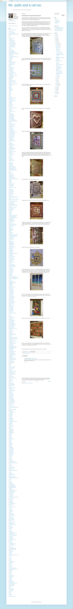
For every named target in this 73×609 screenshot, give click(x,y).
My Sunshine (11, 349)
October (57, 45)
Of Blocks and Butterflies (59, 64)
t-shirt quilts (11, 536)
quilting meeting (11, 430)
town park (10, 552)
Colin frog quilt (11, 139)
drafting (10, 180)
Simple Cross (11, 502)
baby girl (10, 65)
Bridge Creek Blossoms (12, 98)
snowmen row (11, 510)
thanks (10, 541)
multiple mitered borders (12, 346)
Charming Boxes (11, 118)
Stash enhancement (12, 522)
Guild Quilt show (11, 243)
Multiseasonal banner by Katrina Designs (12, 348)
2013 (56, 40)
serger (10, 472)
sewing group (11, 483)
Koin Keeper (11, 306)
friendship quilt (11, 219)
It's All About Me (11, 291)
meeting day (11, 332)
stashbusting (11, 523)
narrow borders (11, 352)
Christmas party (11, 130)
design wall (11, 164)
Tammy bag (11, 538)
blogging (10, 88)
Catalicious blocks (12, 111)
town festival (11, 551)
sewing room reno (11, 492)
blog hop (10, 86)
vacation (10, 573)
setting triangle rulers (12, 476)
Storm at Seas (11, 527)
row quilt (10, 457)
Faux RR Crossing (12, 204)
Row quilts (10, 458)
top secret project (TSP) (12, 549)
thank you (10, 540)
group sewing (11, 238)
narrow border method (12, 351)
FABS (10, 194)
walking (10, 577)
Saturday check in (58, 49)
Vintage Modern (11, 575)
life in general (11, 310)
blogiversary (11, 89)
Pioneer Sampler (11, 385)
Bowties (10, 93)
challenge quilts (11, 116)
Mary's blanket (11, 326)
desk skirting (11, 165)
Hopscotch (10, 275)
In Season (10, 280)
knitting (10, 304)
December (57, 43)
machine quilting (11, 321)
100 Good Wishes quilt (12, 29)
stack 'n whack (11, 517)
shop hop (10, 500)
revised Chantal (11, 448)
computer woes (11, 147)
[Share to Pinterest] (34, 351)
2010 (56, 88)
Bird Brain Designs (12, 80)
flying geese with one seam (13, 215)
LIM (9, 315)
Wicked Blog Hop (11, 585)
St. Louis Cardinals (12, 515)
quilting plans (11, 431)
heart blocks (11, 255)
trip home (10, 558)
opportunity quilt (11, 362)
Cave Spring (11, 113)
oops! (57, 56)
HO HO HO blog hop (12, 265)
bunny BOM (11, 101)
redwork (10, 442)
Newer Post (23, 381)
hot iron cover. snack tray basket (13, 277)
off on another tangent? (59, 72)
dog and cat (11, 172)
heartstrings (11, 257)
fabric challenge (11, 193)
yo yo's (10, 595)
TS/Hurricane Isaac (12, 561)
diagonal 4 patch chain (12, 166)
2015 (56, 38)
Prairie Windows (11, 395)
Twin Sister (10, 563)
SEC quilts (10, 469)
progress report (11, 399)
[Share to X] (32, 351)
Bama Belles (11, 68)
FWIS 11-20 (57, 50)
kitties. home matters (12, 302)
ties (9, 546)
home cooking (11, 268)
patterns (10, 370)
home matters (11, 269)
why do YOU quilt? (12, 584)
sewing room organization (13, 490)
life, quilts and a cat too (24, 5)
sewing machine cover (12, 485)
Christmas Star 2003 (12, 134)
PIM (9, 382)
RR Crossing (11, 460)
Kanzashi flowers (11, 297)
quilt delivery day (11, 411)
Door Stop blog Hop (12, 177)
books (10, 92)
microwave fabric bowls (12, 334)
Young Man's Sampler (12, 596)
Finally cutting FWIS (59, 70)
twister (10, 566)
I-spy (10, 279)
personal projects (11, 374)
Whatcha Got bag (11, 582)
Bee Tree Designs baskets (13, 75)
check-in (10, 123)
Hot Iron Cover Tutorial (58, 30)
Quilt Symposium (11, 425)
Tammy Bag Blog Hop (12, 539)
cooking (10, 150)
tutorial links (11, 562)
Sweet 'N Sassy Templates (13, 535)
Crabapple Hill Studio (12, 151)
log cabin (10, 318)
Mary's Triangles (11, 327)
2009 (56, 89)
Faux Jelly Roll (11, 202)
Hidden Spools (11, 264)
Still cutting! (57, 69)
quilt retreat (11, 423)
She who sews (11, 499)
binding (10, 79)
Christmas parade (11, 129)
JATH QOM (10, 293)
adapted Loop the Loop (12, 52)
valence (10, 574)
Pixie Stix (10, 388)
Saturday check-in (58, 68)
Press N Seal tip (11, 398)
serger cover (11, 473)
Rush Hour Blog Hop (12, 461)
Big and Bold (11, 78)
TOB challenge (11, 547)
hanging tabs (11, 251)
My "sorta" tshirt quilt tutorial (59, 29)
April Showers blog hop (12, 62)
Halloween (10, 245)
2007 (56, 92)
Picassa (10, 375)
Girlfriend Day (11, 228)
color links (10, 142)
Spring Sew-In (11, 513)
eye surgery (11, 190)
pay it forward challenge (12, 371)
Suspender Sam (11, 534)
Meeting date (58, 65)
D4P (10, 161)
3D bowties (11, 39)
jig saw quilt (11, 295)
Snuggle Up (11, 511)
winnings (10, 586)
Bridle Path (10, 99)
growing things (11, 239)
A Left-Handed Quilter (27, 358)
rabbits (10, 436)
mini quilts (10, 336)
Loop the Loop (11, 319)
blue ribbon (11, 90)
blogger (10, 87)
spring (10, 512)
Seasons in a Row (12, 468)
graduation (10, 233)
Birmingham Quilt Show (12, 81)
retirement (10, 446)
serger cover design (12, 474)
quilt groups (11, 418)
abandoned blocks (12, 51)
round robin (11, 455)
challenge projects (12, 115)
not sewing (10, 360)
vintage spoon (11, 576)
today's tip (57, 63)
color (10, 141)
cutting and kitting (11, 160)
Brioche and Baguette (12, 100)
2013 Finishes (57, 22)
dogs (10, 173)
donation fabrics (11, 174)
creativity (10, 154)
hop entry (10, 274)
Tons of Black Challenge (12, 548)
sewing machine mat (12, 486)
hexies (10, 263)
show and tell (11, 501)
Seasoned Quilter (11, 467)
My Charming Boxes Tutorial (59, 27)
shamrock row (11, 498)
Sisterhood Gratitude (12, 503)
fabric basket (11, 192)
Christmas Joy (11, 128)
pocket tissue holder (12, 389)
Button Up (10, 103)
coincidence (11, 138)
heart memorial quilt (12, 256)
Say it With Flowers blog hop (13, 462)
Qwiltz (10, 434)
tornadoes (10, 550)
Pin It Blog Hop (11, 383)
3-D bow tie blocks (12, 38)
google (10, 231)
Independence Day (12, 281)
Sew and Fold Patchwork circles (13, 477)
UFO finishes (11, 570)
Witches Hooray (11, 588)
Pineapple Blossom (12, 384)
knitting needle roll (12, 305)
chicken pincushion (12, 126)
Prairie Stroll (11, 394)
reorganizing (11, 444)
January (57, 85)
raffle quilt (10, 437)
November (57, 44)
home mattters (11, 270)
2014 (56, 39)
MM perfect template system (13, 337)
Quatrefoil (10, 410)
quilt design (11, 412)
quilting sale (11, 433)
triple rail (10, 560)
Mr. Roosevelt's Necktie (12, 343)
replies (10, 445)
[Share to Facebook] (33, 351)
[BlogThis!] (31, 351)
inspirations (11, 285)
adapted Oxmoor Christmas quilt (14, 53)
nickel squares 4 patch (12, 358)
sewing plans (11, 489)
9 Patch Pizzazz (11, 50)
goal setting (11, 230)
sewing (10, 482)
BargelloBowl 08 (11, 69)
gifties (10, 227)
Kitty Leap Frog (11, 303)
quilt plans (10, 422)
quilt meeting (11, 420)
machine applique (11, 320)
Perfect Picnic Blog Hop (12, 373)
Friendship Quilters (12, 220)
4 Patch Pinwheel (11, 45)
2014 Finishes (57, 21)
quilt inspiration (11, 419)
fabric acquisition (11, 191)
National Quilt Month (12, 353)
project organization (12, 400)
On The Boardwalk (12, 361)
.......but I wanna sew (59, 51)
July (56, 78)
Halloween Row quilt (12, 246)
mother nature (11, 342)
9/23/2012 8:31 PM (34, 358)
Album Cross (11, 55)
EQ (9, 188)
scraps (10, 466)
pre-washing (11, 397)
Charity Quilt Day (11, 117)
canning (10, 105)
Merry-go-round (11, 333)
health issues (11, 254)
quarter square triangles (12, 409)
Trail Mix (10, 553)
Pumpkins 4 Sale (11, 401)
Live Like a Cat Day (12, 317)
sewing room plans (12, 491)
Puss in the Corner (12, 406)
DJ (9, 171)
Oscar (10, 364)
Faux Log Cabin (11, 203)
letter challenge (11, 309)
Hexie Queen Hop (11, 262)
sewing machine (11, 484)
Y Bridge (10, 594)
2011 (56, 87)
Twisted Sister (11, 565)
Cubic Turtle (11, 159)
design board (11, 163)
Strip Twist (10, 528)
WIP (9, 587)
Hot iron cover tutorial (12, 276)
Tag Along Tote (11, 537)
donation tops (11, 176)
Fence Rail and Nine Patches (13, 205)
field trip (10, 206)
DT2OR (10, 182)
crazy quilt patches (12, 153)
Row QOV (10, 456)
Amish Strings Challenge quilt (13, 56)
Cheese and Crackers (12, 124)
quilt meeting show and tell (13, 421)
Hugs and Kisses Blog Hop (13, 278)
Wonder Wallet (11, 589)
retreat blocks (11, 447)
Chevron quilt (11, 125)
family (10, 198)
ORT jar (10, 363)
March (57, 83)
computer (10, 146)
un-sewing (10, 572)
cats (9, 112)
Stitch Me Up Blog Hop (12, 524)
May (57, 80)
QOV (10, 408)
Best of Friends (11, 76)
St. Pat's (10, 516)
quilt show (10, 424)
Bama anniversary (12, 67)
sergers (10, 475)
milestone (10, 335)
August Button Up (11, 64)
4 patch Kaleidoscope (12, 44)
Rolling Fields (11, 454)
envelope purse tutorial (12, 187)
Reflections (11, 443)
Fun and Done (11, 221)
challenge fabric (11, 114)
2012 (56, 42)
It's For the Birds (11, 292)
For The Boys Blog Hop (12, 216)
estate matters (11, 189)
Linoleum (10, 316)
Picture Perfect (11, 376)
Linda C (16, 13)
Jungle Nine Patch (12, 296)
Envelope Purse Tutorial (58, 28)
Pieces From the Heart (12, 377)
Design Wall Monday (59, 60)
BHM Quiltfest (11, 77)
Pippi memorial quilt (12, 387)
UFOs (10, 571)
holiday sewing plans (12, 266)
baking (10, 66)
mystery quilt (11, 350)
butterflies (10, 102)
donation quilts (11, 175)
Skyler (10, 505)
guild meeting (11, 242)
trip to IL (10, 559)
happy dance (11, 252)
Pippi (10, 386)
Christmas (10, 127)
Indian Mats (11, 284)
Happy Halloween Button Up (13, 253)
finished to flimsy (11, 209)
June (57, 79)
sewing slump (11, 493)
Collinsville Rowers (12, 140)
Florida (10, 214)
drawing (10, 181)
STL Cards (10, 526)
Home (37, 381)
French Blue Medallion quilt (13, 217)
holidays (10, 267)
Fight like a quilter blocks (12, 207)
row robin (10, 459)
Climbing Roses (11, 136)
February (57, 84)
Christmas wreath (11, 135)
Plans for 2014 (57, 20)
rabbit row (10, 435)
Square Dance (11, 514)
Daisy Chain (11, 162)
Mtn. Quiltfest (11, 344)
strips (10, 529)
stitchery (10, 525)
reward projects (11, 449)
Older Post (49, 381)
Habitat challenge (11, 244)
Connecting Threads (12, 148)
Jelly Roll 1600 (11, 294)
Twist (10, 564)
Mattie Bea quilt (11, 330)
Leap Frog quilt (11, 307)
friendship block (11, 218)
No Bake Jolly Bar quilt (12, 359)
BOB (10, 91)
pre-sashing (11, 396)
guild (10, 240)
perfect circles (11, 372)
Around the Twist (11, 63)
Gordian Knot (11, 232)
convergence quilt (11, 149)
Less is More (11, 308)
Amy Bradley (11, 57)
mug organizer (11, 345)
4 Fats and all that (11, 41)
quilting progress (11, 432)
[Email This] (30, 351)
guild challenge (11, 241)
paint (10, 365)
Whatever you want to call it (13, 583)
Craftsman (10, 152)
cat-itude (10, 110)
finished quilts (11, 208)
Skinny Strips (11, 504)
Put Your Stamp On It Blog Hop (13, 407)
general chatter (11, 226)
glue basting (11, 229)
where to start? (58, 75)
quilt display (11, 413)
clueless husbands (12, 137)
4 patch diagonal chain (12, 43)
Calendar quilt (11, 104)
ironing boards (11, 290)
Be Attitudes (11, 74)
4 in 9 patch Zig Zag (12, 42)
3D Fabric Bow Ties (12, 40)
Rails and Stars (11, 438)
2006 (56, 93)
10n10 (10, 30)
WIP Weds (57, 59)
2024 (56, 34)
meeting (10, 331)
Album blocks (11, 54)
